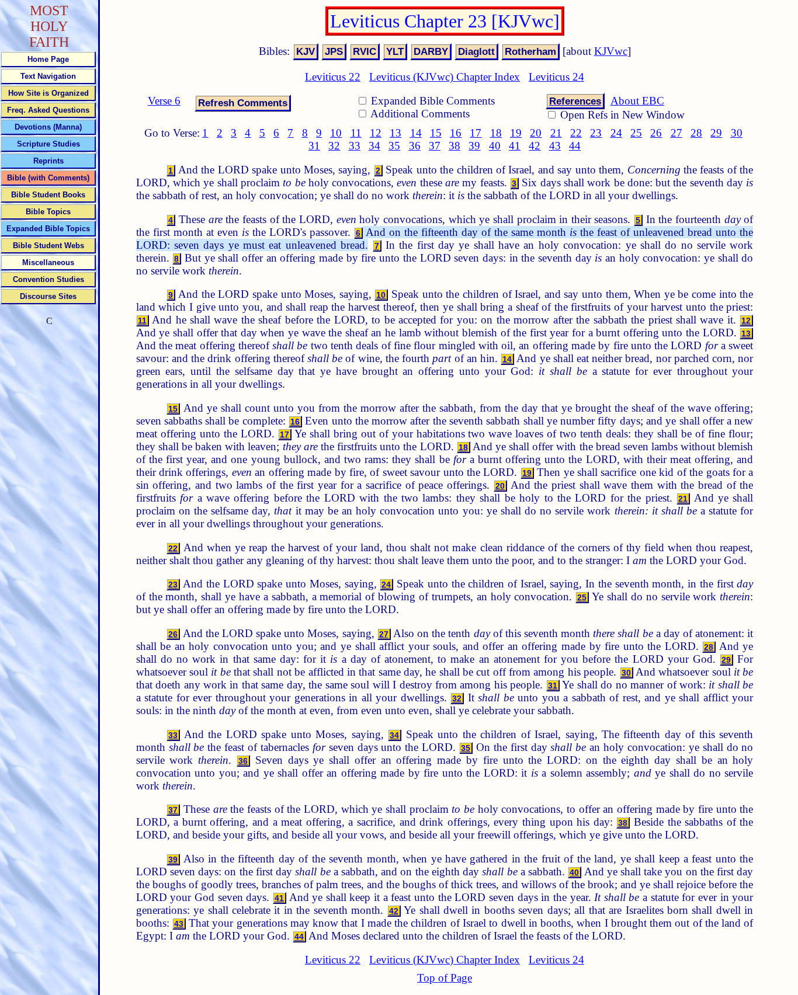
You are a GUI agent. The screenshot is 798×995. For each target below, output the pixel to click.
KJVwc (610, 51)
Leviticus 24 (556, 77)
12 (375, 133)
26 (656, 133)
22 (576, 133)
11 (356, 133)
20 (536, 133)
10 (336, 133)
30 (737, 133)
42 (534, 146)
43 (555, 146)
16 (456, 133)
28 (696, 133)
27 (676, 133)
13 (395, 133)
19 (516, 133)
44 (575, 146)
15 (436, 133)
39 (474, 146)
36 (415, 146)
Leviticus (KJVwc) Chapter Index (444, 77)
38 (454, 146)
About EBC (637, 101)
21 (556, 133)
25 (636, 133)
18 (496, 133)
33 (354, 146)
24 (616, 133)
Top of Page (444, 978)
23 (596, 133)
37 (434, 146)
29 (716, 133)
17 (475, 133)
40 (495, 146)
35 (394, 146)
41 (515, 146)
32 (334, 146)
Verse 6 (164, 101)
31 (314, 146)
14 (416, 133)
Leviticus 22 (332, 77)
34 (374, 146)
